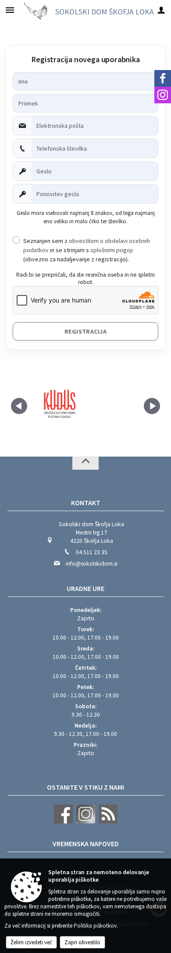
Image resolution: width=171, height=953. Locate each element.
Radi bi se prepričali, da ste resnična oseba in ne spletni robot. (85, 278)
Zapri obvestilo (82, 942)
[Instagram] (162, 95)
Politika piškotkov (95, 925)
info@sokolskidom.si (92, 563)
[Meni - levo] (10, 10)
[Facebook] (162, 78)
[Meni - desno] (161, 10)
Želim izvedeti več (31, 942)
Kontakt (85, 502)
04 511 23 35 (91, 552)
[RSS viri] (107, 821)
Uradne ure (85, 588)
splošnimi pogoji (111, 250)
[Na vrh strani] (85, 463)
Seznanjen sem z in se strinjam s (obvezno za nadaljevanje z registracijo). (86, 250)
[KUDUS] (59, 404)
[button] (19, 406)
